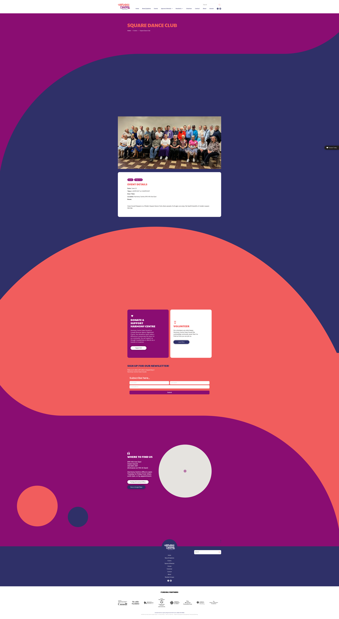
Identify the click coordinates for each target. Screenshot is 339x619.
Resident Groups (169, 577)
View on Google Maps (136, 487)
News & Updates (169, 558)
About (204, 8)
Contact (197, 8)
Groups (170, 566)
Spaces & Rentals (166, 8)
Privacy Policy (161, 614)
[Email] (220, 9)
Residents (179, 8)
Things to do (138, 180)
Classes (130, 180)
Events (156, 8)
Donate (211, 8)
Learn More (181, 342)
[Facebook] (218, 9)
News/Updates (146, 8)
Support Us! (138, 348)
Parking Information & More (138, 482)
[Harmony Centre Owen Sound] (124, 6)
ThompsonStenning (193, 614)
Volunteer (189, 8)
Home (137, 8)
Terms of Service (169, 614)
